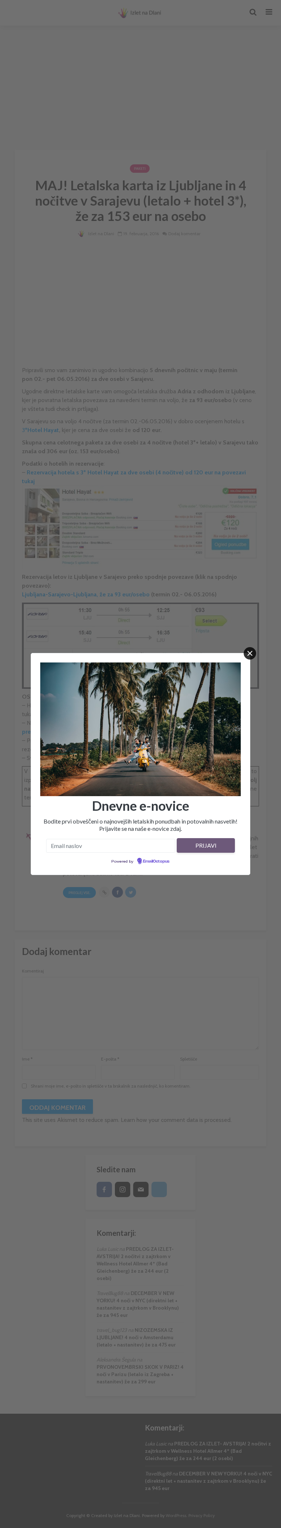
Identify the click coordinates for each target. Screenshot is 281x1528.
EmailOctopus (156, 861)
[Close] (250, 653)
